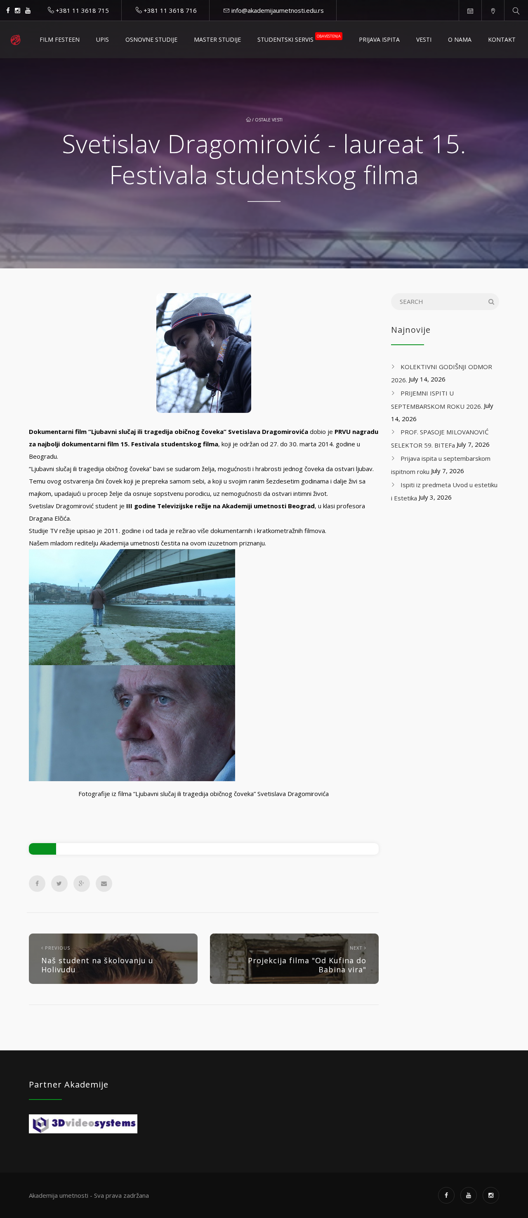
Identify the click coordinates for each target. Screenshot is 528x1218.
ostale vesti (269, 120)
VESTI (423, 39)
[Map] (492, 10)
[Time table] (470, 10)
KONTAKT (502, 39)
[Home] (15, 39)
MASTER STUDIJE (217, 39)
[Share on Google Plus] (81, 883)
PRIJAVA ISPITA (379, 39)
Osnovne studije (151, 39)
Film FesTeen (60, 39)
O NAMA (459, 39)
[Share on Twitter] (59, 883)
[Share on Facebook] (37, 883)
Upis (102, 39)
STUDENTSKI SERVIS (299, 38)
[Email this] (104, 883)
